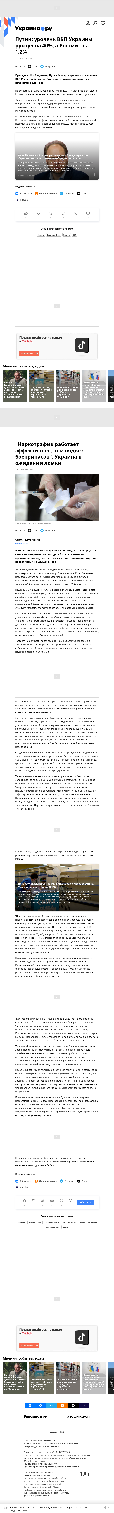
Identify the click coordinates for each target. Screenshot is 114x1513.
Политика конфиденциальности (40, 1463)
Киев (40, 1222)
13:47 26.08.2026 (22, 469)
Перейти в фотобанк (44, 523)
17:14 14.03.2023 (22, 58)
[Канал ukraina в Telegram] (51, 1405)
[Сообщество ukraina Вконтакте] (30, 1405)
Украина (66, 235)
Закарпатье (92, 1222)
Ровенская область (52, 1222)
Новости (41, 235)
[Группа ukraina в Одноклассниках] (62, 1405)
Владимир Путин (53, 235)
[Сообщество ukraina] (40, 1405)
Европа (65, 1227)
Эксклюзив (21, 1222)
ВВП (74, 235)
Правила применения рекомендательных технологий (51, 1466)
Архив (53, 1432)
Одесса (82, 1222)
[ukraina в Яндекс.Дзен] (73, 1405)
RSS (62, 1432)
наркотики (72, 1222)
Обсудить (85, 1202)
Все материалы (21, 544)
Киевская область (52, 1227)
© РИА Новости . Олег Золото (25, 523)
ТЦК (63, 1222)
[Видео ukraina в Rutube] (84, 1405)
